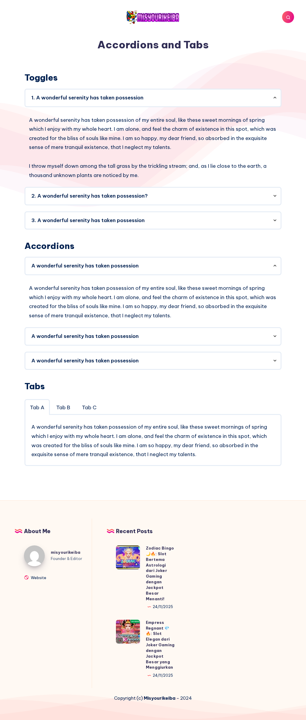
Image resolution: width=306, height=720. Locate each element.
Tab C (89, 407)
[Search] (288, 17)
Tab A (37, 407)
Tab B (63, 407)
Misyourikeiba (159, 698)
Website (38, 577)
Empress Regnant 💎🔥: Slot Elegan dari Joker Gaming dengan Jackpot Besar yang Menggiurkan (160, 645)
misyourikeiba (65, 552)
